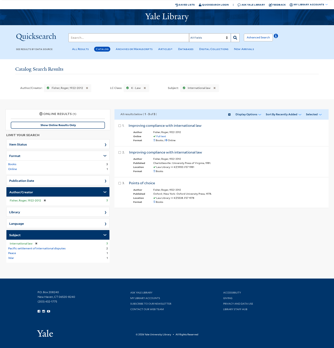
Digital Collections (214, 49)
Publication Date (21, 180)
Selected (312, 114)
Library (14, 212)
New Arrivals (244, 49)
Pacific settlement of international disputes (37, 248)
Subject (15, 235)
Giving (227, 298)
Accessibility (232, 292)
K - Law (136, 88)
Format (14, 156)
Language (16, 223)
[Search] (235, 37)
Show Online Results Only (58, 125)
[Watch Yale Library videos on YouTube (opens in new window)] (48, 311)
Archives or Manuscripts (134, 49)
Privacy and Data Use (238, 303)
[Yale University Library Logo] (167, 17)
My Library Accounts (145, 298)
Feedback (279, 4)
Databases (186, 49)
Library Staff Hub (235, 309)
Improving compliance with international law (165, 125)
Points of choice (142, 183)
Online (12, 169)
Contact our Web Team (147, 309)
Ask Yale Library (253, 4)
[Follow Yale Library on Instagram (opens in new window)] (43, 311)
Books (12, 164)
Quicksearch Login (215, 4)
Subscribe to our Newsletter (150, 303)
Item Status (18, 144)
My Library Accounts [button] (309, 4)
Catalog (102, 49)
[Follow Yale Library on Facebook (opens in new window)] (39, 311)
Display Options (246, 114)
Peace (12, 253)
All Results (80, 49)
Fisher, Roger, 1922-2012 (67, 88)
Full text (161, 136)
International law (199, 88)
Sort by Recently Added (281, 114)
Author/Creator (21, 192)
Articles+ (165, 49)
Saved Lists (186, 4)
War (11, 258)
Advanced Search (258, 37)
